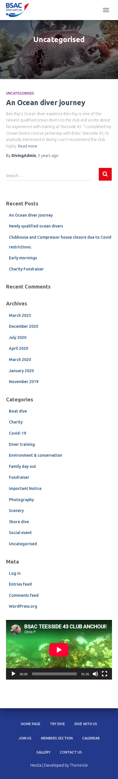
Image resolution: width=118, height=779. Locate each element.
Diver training (22, 444)
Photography (21, 499)
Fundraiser (19, 477)
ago (48, 155)
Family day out (22, 466)
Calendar (91, 738)
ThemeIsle (79, 765)
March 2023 (20, 315)
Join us (25, 738)
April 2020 (18, 348)
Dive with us (85, 724)
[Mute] (95, 674)
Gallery (43, 752)
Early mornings (23, 258)
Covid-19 (17, 433)
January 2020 (21, 370)
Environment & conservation (35, 455)
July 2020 (17, 337)
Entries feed (20, 584)
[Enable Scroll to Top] (106, 767)
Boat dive (18, 411)
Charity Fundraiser (26, 269)
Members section (57, 738)
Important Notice (25, 488)
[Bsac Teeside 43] (20, 10)
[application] (59, 650)
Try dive (57, 724)
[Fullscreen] (104, 674)
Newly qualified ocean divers (36, 226)
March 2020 (20, 359)
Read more (27, 146)
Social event (20, 532)
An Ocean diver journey (45, 103)
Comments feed (24, 595)
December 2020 (23, 326)
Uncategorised (20, 93)
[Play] (13, 674)
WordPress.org (23, 606)
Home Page (30, 724)
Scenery (16, 510)
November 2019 (23, 381)
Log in (15, 573)
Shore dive (19, 521)
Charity (16, 422)
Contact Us (71, 752)
